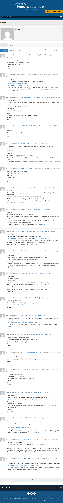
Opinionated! (51, 126)
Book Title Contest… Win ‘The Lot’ (30, 369)
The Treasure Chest (37, 209)
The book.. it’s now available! (29, 251)
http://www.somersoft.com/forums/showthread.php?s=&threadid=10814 (28, 238)
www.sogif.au (44, 500)
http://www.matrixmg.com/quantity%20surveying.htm (22, 465)
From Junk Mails (25, 143)
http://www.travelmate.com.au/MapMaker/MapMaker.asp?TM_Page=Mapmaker (30, 283)
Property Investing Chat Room (29, 168)
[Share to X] (31, 493)
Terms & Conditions (43, 496)
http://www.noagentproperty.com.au (17, 85)
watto (7, 55)
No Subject (50, 97)
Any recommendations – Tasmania (30, 458)
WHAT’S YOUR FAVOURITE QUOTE (30, 126)
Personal (4, 50)
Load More (31, 480)
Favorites (21, 50)
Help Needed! (41, 55)
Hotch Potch (48, 168)
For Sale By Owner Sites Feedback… (29, 74)
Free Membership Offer (54, 11)
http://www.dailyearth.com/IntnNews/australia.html (22, 400)
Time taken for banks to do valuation (31, 352)
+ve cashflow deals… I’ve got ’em (30, 97)
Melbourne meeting (26, 439)
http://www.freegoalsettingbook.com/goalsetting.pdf (22, 305)
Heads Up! (38, 392)
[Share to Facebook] (28, 493)
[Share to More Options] (34, 493)
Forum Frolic (41, 143)
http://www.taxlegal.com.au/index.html (18, 427)
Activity (5, 45)
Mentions (13, 50)
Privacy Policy (52, 496)
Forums (11, 45)
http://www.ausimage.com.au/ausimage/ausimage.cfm (22, 322)
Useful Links (24, 298)
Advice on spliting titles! (27, 231)
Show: (47, 50)
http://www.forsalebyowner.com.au (17, 83)
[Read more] (20, 91)
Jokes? (22, 209)
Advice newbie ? (25, 55)
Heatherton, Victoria (26, 273)
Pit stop (23, 334)
